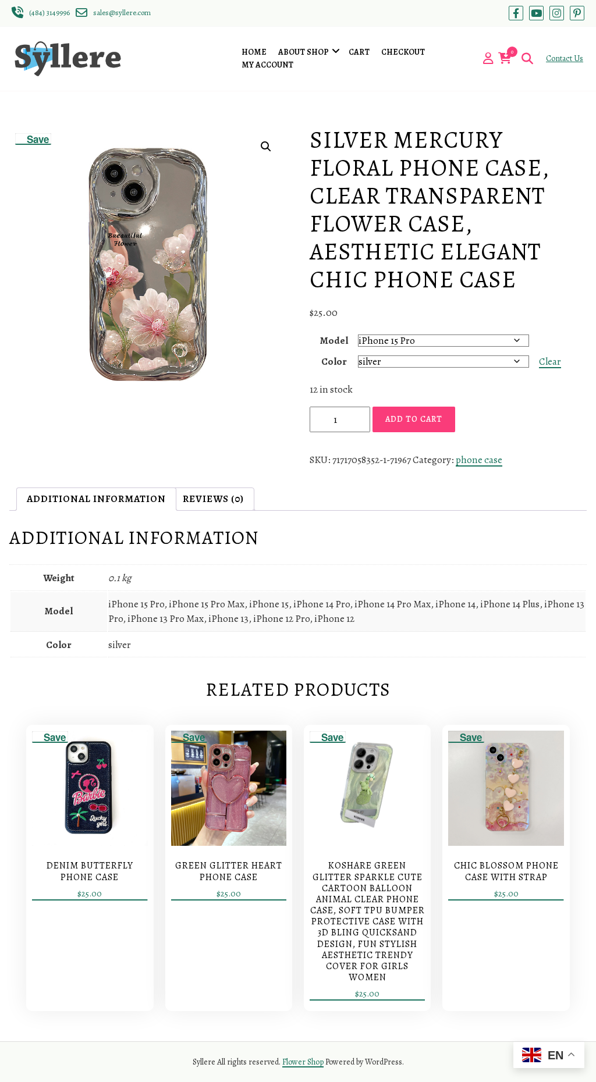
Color (334, 361)
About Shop (303, 52)
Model (334, 340)
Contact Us (564, 58)
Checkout (403, 52)
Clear (550, 361)
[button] (266, 146)
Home (254, 52)
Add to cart (413, 419)
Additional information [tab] (96, 499)
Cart (359, 52)
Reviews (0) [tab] (213, 499)
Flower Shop (303, 1061)
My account (267, 64)
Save (38, 139)
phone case (479, 460)
